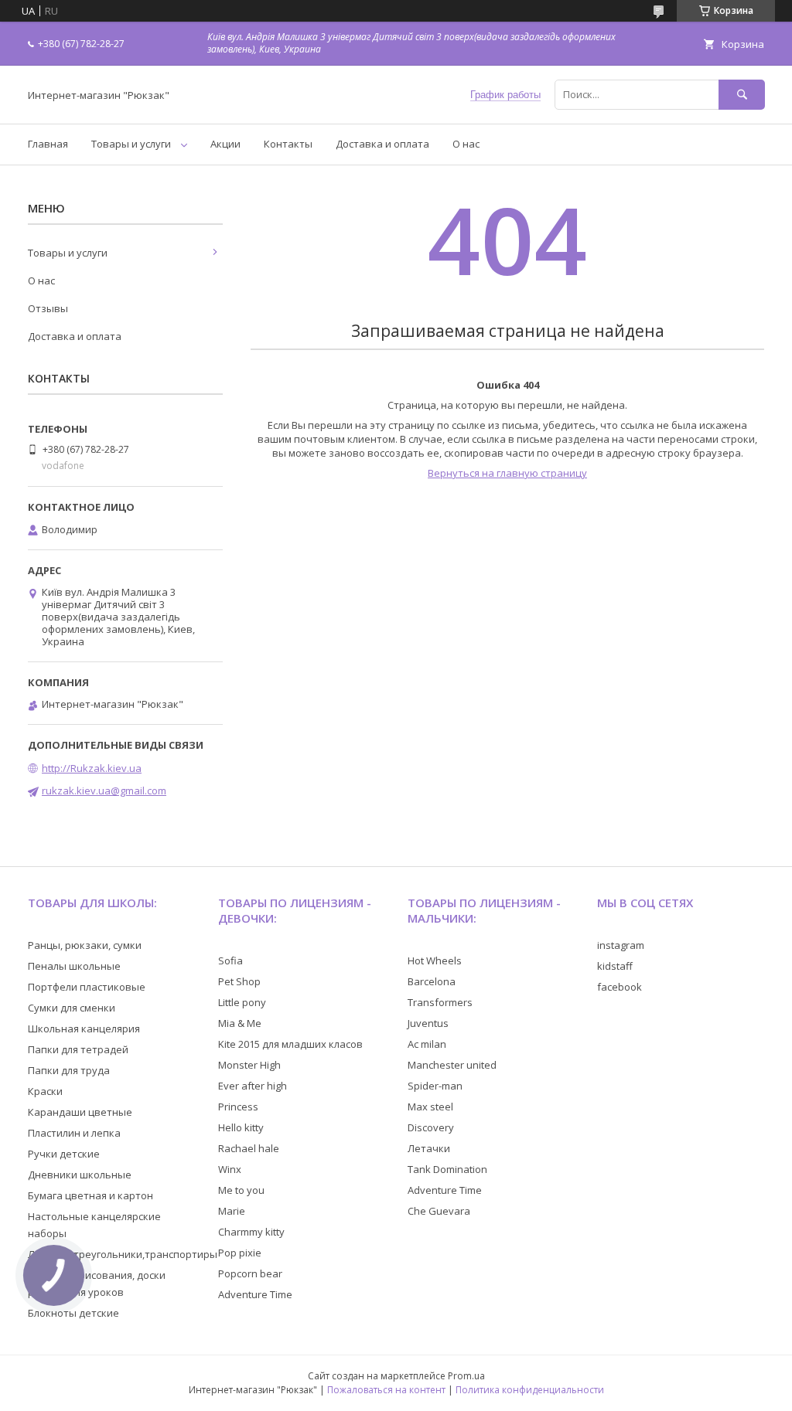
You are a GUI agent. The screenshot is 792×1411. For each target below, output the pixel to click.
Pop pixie (239, 1253)
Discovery (431, 1127)
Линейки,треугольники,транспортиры (122, 1254)
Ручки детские (64, 1154)
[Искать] (742, 95)
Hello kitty (241, 1127)
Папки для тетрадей (78, 1049)
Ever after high (252, 1086)
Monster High (249, 1065)
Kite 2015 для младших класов (290, 1044)
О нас (466, 144)
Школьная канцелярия (84, 1028)
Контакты (288, 144)
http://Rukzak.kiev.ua (92, 768)
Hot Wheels (435, 960)
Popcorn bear (250, 1273)
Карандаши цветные (80, 1112)
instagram (620, 945)
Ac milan (427, 1044)
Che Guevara (439, 1211)
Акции (225, 144)
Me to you (241, 1190)
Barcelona (432, 981)
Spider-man (435, 1086)
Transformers (440, 1002)
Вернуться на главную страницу (507, 473)
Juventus (428, 1023)
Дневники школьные (79, 1175)
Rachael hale (248, 1148)
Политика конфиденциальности (530, 1389)
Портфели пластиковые (86, 987)
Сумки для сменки (71, 1008)
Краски (45, 1091)
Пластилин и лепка (74, 1133)
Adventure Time (255, 1294)
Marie (231, 1211)
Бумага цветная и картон (90, 1195)
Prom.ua (466, 1375)
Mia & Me (239, 1023)
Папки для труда (69, 1070)
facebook (619, 987)
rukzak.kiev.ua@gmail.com (104, 790)
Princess (238, 1107)
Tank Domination (447, 1169)
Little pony (242, 1002)
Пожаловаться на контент (386, 1389)
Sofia (230, 960)
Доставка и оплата (382, 144)
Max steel (430, 1107)
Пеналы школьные (74, 966)
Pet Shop (239, 981)
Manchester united (452, 1065)
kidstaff (615, 966)
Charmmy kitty (251, 1232)
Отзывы (48, 308)
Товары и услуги (131, 144)
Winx (229, 1169)
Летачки (429, 1148)
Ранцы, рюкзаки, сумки (85, 945)
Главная (48, 144)
